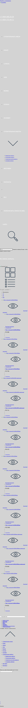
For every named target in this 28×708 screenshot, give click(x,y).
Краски (4, 623)
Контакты (5, 665)
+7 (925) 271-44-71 (7, 20)
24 (3, 295)
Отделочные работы (10, 658)
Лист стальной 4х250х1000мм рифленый (15, 564)
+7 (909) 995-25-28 (7, 17)
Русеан (4, 650)
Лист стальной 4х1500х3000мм (12, 525)
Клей (4, 622)
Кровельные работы (10, 656)
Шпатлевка (5, 622)
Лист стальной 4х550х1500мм (12, 603)
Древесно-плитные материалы (9, 626)
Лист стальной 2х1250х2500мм (12, 329)
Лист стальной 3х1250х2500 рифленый (14, 408)
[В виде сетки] (10, 277)
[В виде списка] (10, 287)
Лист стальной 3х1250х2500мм (12, 447)
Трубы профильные (6, 626)
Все (3, 297)
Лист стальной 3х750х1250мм (12, 486)
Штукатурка (5, 621)
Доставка (5, 663)
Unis (4, 647)
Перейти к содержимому (5, 0)
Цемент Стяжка (6, 620)
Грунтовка (5, 624)
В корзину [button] (8, 337)
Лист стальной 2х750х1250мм (12, 368)
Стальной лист (8, 327)
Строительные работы (8, 654)
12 (3, 293)
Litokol (4, 645)
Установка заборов (9, 661)
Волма (4, 648)
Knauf (4, 643)
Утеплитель (5, 625)
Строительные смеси (8, 641)
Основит (5, 652)
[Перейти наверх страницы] (10, 638)
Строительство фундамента (12, 660)
